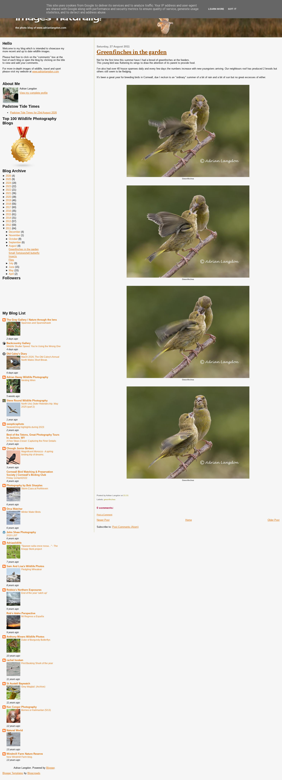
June (11, 267)
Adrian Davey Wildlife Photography (27, 377)
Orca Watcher (14, 508)
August (13, 245)
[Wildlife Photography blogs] (23, 167)
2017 (8, 207)
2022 (8, 189)
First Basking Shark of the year (37, 663)
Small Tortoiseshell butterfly (24, 252)
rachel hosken (15, 660)
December (14, 231)
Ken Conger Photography (22, 707)
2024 (8, 182)
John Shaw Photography (21, 532)
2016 (8, 210)
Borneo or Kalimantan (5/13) (36, 710)
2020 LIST (12, 535)
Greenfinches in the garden (24, 249)
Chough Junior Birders (20, 448)
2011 (8, 228)
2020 (8, 196)
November (14, 235)
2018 (8, 203)
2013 (8, 221)
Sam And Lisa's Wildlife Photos (25, 566)
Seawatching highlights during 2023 (25, 427)
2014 (8, 217)
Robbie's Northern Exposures (24, 589)
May (11, 270)
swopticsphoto (15, 424)
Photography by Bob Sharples (24, 485)
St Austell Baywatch (18, 683)
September (15, 242)
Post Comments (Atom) (125, 526)
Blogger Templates (12, 773)
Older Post (274, 520)
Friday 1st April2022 (17, 478)
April (11, 273)
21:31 (126, 495)
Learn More (216, 8)
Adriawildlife (14, 542)
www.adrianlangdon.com (45, 71)
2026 (8, 175)
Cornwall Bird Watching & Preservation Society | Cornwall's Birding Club (30, 473)
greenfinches (109, 499)
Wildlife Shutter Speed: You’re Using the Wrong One (34, 346)
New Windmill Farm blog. (20, 757)
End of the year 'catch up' (34, 593)
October (13, 238)
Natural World (15, 730)
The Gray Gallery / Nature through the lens (32, 319)
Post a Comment (104, 515)
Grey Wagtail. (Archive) (33, 686)
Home (188, 520)
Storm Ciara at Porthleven (34, 488)
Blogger (50, 767)
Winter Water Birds (31, 512)
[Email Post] (129, 495)
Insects (13, 256)
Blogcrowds (33, 773)
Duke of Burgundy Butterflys (35, 640)
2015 (8, 214)
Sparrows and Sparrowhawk (36, 323)
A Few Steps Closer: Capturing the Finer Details (31, 441)
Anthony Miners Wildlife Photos (25, 636)
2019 (8, 200)
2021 (8, 193)
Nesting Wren (28, 380)
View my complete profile (34, 92)
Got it (232, 8)
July (11, 263)
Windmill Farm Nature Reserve (25, 753)
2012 (8, 224)
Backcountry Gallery (19, 343)
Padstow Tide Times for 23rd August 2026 (33, 112)
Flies (11, 259)
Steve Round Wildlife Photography (27, 400)
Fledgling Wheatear (31, 569)
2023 (8, 186)
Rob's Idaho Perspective (21, 613)
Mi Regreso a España (32, 616)
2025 (8, 179)
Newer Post (103, 520)
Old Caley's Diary (17, 353)
